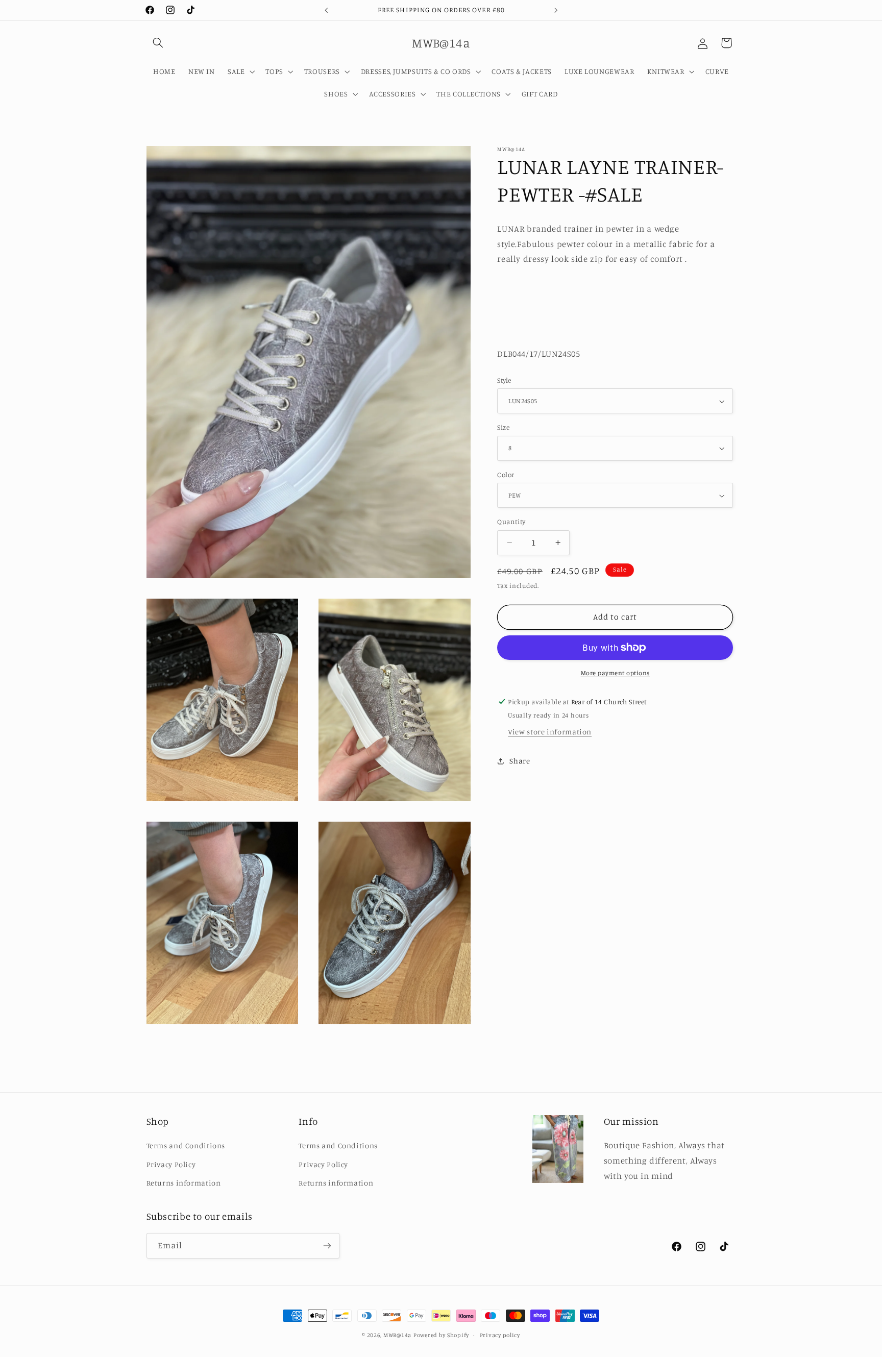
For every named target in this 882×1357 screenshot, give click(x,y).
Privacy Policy (171, 1164)
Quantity (511, 521)
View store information (550, 731)
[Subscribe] (326, 1245)
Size (503, 427)
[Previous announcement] (326, 10)
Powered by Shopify (441, 1335)
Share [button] (519, 760)
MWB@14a (397, 1335)
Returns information (183, 1182)
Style (504, 380)
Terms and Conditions (186, 1145)
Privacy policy (500, 1335)
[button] (158, 43)
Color (505, 475)
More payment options (615, 673)
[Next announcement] (556, 10)
